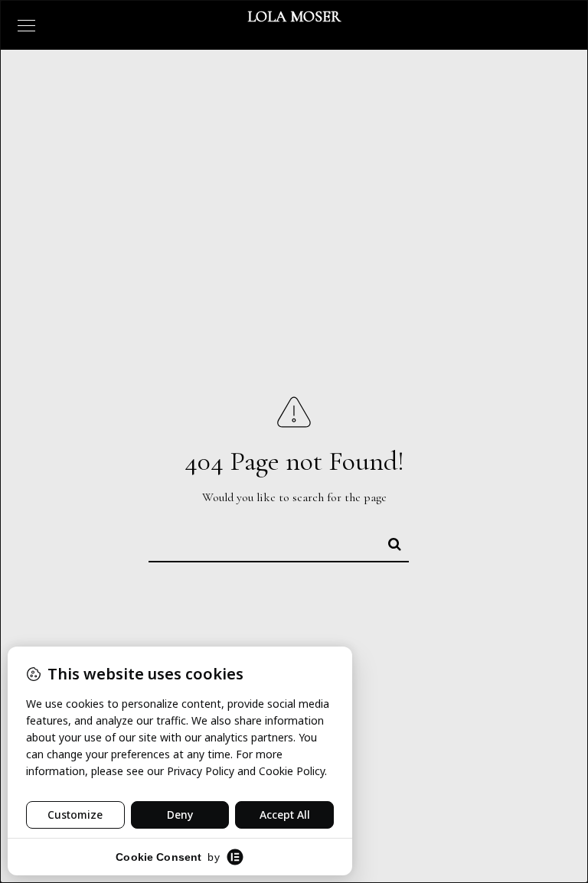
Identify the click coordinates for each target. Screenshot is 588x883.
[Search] (388, 541)
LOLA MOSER (294, 17)
